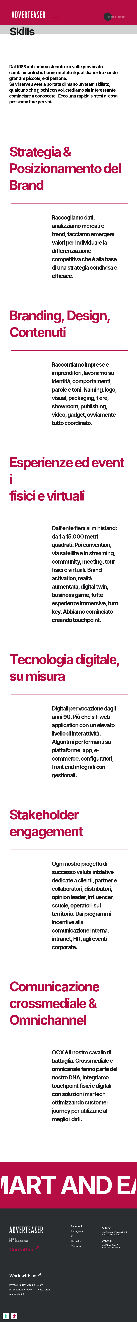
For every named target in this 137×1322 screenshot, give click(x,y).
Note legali (44, 1289)
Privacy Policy (17, 1284)
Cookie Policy (35, 1284)
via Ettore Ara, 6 (110, 1245)
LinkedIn (76, 1241)
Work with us (22, 1275)
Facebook (77, 1226)
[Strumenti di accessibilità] (14, 1316)
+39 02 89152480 (111, 1234)
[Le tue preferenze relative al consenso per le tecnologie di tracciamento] (6, 1316)
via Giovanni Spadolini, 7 (114, 1232)
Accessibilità (16, 1294)
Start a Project (116, 16)
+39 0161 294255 (111, 1247)
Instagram (77, 1231)
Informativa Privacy (20, 1289)
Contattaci (22, 1250)
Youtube (76, 1246)
